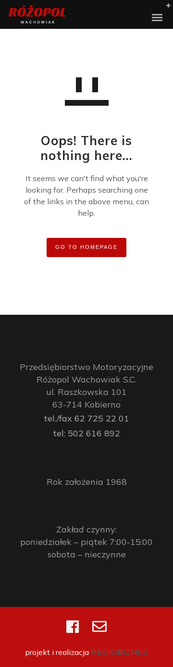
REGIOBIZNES (119, 651)
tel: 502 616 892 (86, 433)
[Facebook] (72, 631)
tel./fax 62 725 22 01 (86, 418)
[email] (99, 631)
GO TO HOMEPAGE (86, 247)
